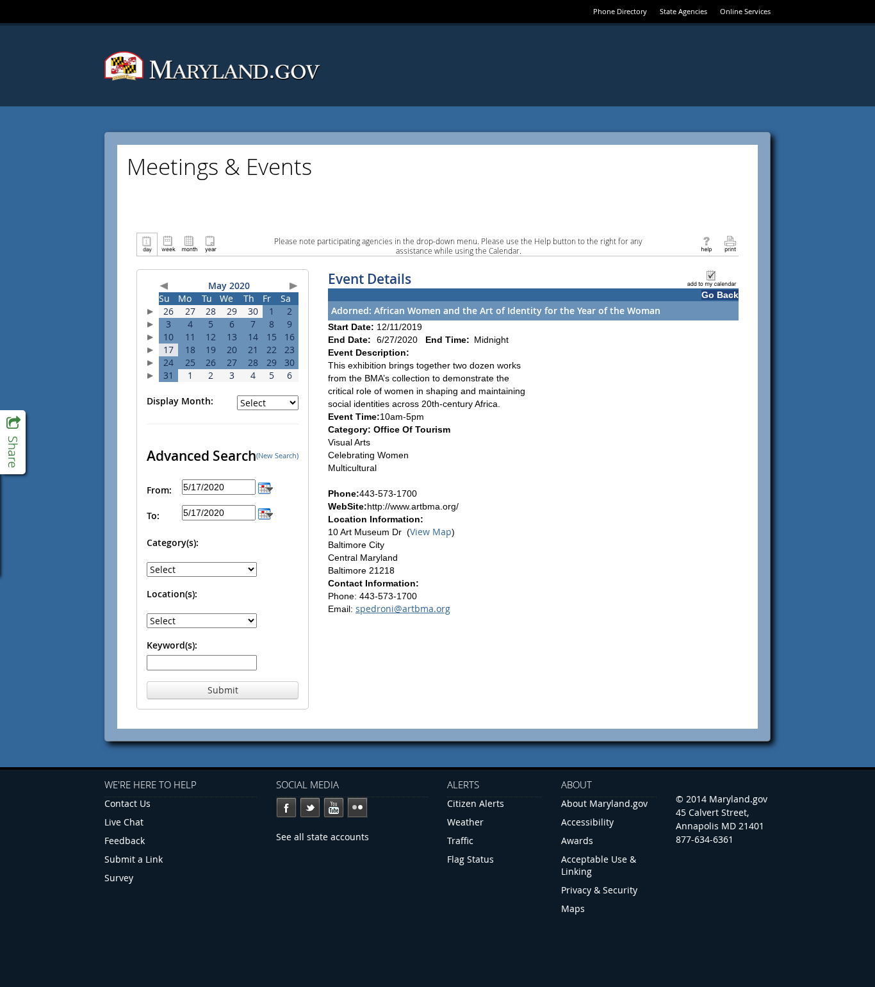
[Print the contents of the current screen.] (729, 243)
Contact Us (127, 803)
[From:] (265, 487)
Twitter (310, 807)
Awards (577, 840)
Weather (465, 822)
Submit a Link (133, 859)
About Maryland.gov (604, 803)
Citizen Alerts (475, 803)
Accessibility (587, 822)
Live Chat (123, 822)
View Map (431, 532)
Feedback (124, 840)
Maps (573, 908)
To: (153, 516)
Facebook (286, 807)
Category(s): (173, 542)
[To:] (265, 512)
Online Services (745, 11)
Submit (223, 690)
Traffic (460, 840)
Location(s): (172, 594)
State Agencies (683, 11)
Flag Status (470, 859)
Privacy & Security (599, 890)
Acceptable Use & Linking (598, 865)
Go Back (720, 295)
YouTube (333, 807)
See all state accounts (322, 837)
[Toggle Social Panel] (13, 442)
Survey (118, 878)
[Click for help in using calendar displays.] (706, 243)
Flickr (357, 807)
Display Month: (180, 401)
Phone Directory (620, 11)
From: (159, 490)
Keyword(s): (172, 645)
